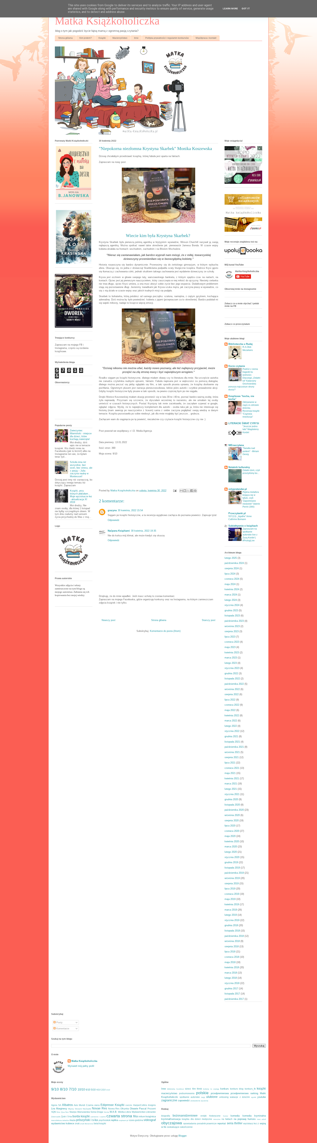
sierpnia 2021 (232, 757)
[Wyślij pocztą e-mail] (181, 490)
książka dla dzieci (191, 1119)
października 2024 (234, 563)
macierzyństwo (169, 1093)
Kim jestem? (85, 38)
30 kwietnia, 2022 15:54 (130, 510)
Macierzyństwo (119, 38)
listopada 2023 (232, 615)
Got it (246, 8)
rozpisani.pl (123, 1120)
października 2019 (234, 872)
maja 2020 (230, 836)
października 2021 (234, 746)
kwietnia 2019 (232, 904)
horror (225, 1116)
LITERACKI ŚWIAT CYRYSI (243, 423)
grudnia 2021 (231, 736)
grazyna (112, 510)
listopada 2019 (232, 867)
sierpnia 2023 (232, 631)
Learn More (230, 8)
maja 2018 (230, 962)
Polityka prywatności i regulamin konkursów (167, 38)
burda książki (81, 1116)
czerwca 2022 (232, 704)
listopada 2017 (232, 993)
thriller (238, 1123)
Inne (136, 38)
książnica (151, 1116)
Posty (59, 1022)
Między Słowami (75, 1109)
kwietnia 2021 (232, 778)
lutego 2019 (231, 914)
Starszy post (208, 620)
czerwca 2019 (232, 894)
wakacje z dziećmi (240, 1097)
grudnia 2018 (231, 925)
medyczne (207, 1119)
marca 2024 (231, 594)
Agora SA (56, 1105)
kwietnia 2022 (232, 715)
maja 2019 (230, 899)
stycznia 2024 (232, 605)
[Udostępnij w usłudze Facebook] (192, 490)
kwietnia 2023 (232, 652)
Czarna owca (93, 1105)
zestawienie (195, 1101)
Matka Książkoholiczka (107, 21)
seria (230, 1123)
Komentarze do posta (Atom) (165, 631)
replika (114, 1120)
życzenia (204, 1101)
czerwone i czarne (98, 1117)
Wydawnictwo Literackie (144, 1112)
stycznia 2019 (232, 920)
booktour (180, 1089)
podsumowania (186, 1093)
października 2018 (234, 936)
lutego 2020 (231, 852)
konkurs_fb (250, 1089)
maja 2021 (230, 773)
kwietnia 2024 (232, 589)
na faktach (227, 1119)
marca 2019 (231, 909)
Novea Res (114, 1108)
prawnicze (211, 1123)
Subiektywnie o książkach (243, 525)
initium (142, 1116)
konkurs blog (236, 1089)
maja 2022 (230, 710)
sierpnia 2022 (232, 694)
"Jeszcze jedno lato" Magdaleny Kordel (251, 429)
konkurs (224, 1088)
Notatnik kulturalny (239, 467)
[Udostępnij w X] (188, 490)
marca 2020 (231, 846)
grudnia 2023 (231, 610)
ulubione (212, 1096)
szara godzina (136, 1120)
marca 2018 (231, 972)
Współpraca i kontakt (206, 38)
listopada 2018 (232, 930)
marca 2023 (231, 657)
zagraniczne (169, 1100)
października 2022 (234, 683)
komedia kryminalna (254, 1115)
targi (203, 1097)
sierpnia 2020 (232, 820)
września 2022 (232, 689)
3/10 (108, 1090)
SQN (53, 1112)
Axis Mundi (79, 1105)
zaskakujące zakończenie (180, 1127)
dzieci (188, 1089)
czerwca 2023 (232, 641)
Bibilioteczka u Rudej (240, 344)
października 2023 (234, 621)
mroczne (217, 1119)
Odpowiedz (113, 520)
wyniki (253, 1097)
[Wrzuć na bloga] (185, 490)
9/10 (55, 1089)
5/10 (93, 1089)
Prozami (151, 1108)
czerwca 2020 (232, 831)
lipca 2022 (230, 699)
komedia (235, 1115)
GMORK (128, 1105)
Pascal (142, 1108)
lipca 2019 (230, 888)
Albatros (67, 1104)
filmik (199, 1089)
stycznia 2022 (232, 731)
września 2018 (232, 941)
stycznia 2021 (232, 794)
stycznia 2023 (232, 668)
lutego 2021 (231, 789)
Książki (102, 38)
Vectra (106, 1112)
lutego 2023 (231, 663)
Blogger (182, 1135)
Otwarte (134, 1108)
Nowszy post (108, 620)
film (194, 1089)
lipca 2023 (230, 636)
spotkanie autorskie (190, 1097)
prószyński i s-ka (87, 1120)
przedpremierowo (240, 1093)
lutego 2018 (231, 977)
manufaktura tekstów (60, 1120)
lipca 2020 (230, 825)
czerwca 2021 (232, 768)
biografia (165, 1116)
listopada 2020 (232, 804)
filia (135, 1116)
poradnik (201, 1123)
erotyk (204, 1116)
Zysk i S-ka (66, 1116)
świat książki (100, 1123)
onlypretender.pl (237, 489)
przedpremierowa (220, 1093)
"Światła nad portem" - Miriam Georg (251, 451)
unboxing (224, 1097)
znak (77, 1123)
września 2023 (232, 626)
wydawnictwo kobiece (62, 1123)
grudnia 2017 (231, 988)
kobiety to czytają (211, 1089)
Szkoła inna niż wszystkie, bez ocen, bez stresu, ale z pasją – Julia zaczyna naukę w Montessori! (81, 469)
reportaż (221, 1123)
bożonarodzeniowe (185, 1115)
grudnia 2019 (231, 862)
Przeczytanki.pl (237, 513)
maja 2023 (230, 647)
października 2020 (234, 809)
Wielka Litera (124, 1112)
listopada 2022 (232, 678)
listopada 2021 (232, 741)
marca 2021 (231, 783)
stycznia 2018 (232, 983)
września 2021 (232, 752)
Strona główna (65, 38)
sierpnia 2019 (232, 883)
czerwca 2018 (232, 957)
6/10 (88, 1089)
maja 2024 (230, 584)
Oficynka (124, 1108)
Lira (53, 1108)
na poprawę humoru (245, 1119)
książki (261, 1088)
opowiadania (189, 1123)
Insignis (152, 1105)
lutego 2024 (231, 600)
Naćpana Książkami (119, 530)
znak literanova (86, 1124)
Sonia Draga (96, 1112)
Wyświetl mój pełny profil (81, 1066)
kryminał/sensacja (171, 1119)
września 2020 (232, 815)
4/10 (98, 1089)
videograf (150, 1120)
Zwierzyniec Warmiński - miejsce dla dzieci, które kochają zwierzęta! (81, 434)
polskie (202, 1093)
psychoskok (104, 1120)
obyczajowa (171, 1123)
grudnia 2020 (231, 799)
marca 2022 (231, 720)
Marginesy (61, 1108)
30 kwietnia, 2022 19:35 (143, 530)
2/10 (103, 1089)
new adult (261, 1119)
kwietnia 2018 (232, 967)
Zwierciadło (56, 1117)
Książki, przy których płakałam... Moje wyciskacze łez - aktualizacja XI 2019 (81, 496)
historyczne (215, 1116)
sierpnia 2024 (232, 568)
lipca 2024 (230, 573)
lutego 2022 (231, 726)
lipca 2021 (230, 762)
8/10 (64, 1089)
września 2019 (232, 878)
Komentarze (62, 1028)
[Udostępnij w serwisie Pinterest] (195, 490)
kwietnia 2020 (232, 841)
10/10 (81, 1089)
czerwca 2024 (232, 578)
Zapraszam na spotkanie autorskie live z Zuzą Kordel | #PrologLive (250, 535)
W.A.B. (113, 1112)
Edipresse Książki (112, 1104)
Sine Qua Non (63, 1112)
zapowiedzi (184, 1100)
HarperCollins (140, 1105)
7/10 (72, 1089)
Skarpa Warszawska (79, 1112)
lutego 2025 (231, 558)
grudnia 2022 (231, 673)
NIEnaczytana (236, 445)
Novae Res (99, 1108)
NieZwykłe (87, 1109)
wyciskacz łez (250, 1123)
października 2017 (234, 999)
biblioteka (171, 1089)
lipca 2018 (230, 951)
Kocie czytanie (236, 366)
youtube (261, 1097)
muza (72, 1120)
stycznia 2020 (232, 857)
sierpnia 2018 (232, 946)
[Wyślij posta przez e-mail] (174, 490)
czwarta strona (119, 1116)
